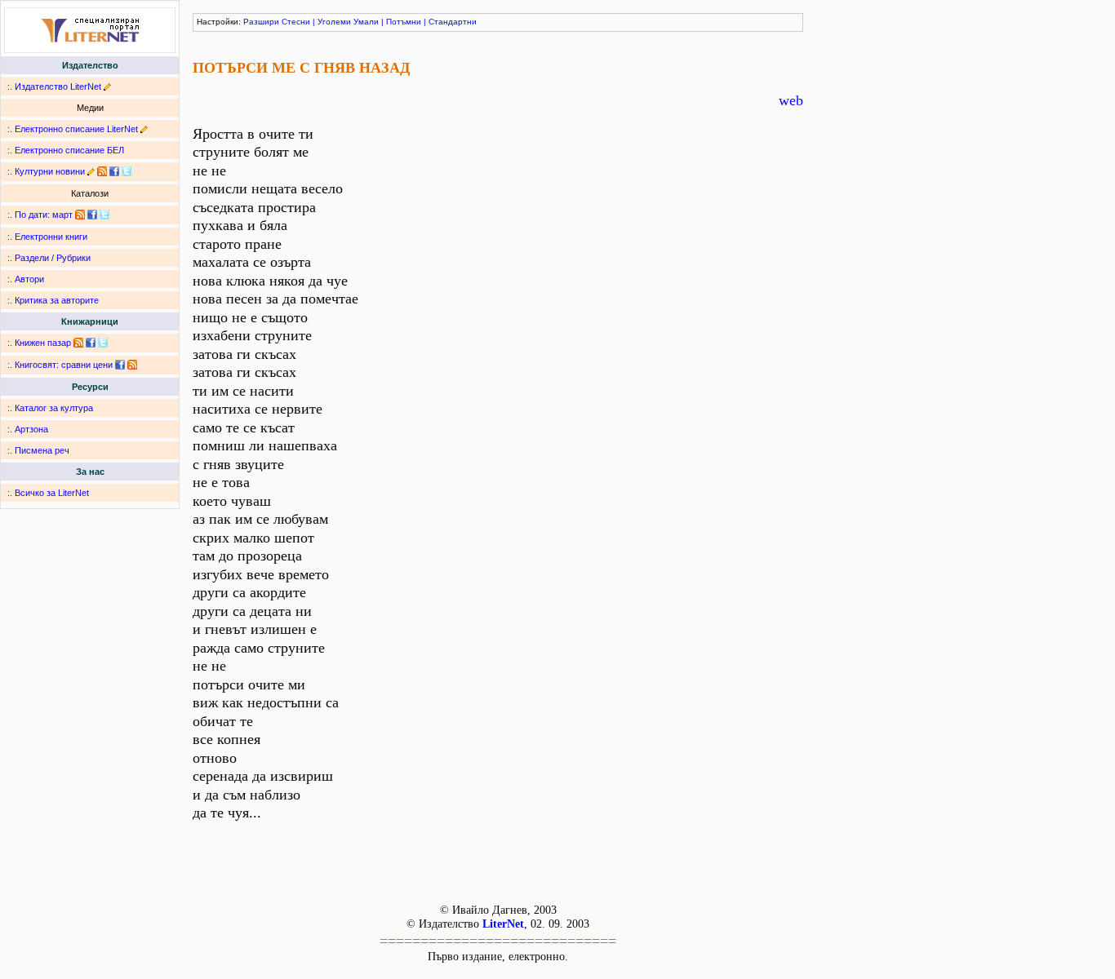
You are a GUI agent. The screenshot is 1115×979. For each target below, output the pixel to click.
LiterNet (503, 924)
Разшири (261, 21)
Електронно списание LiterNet (76, 129)
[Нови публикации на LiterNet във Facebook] (92, 214)
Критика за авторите (57, 300)
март (62, 214)
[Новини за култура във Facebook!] (114, 171)
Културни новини (50, 171)
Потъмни (403, 21)
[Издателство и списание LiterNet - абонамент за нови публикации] (80, 214)
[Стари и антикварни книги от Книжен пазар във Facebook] (91, 343)
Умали (366, 21)
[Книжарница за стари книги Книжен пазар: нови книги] (78, 343)
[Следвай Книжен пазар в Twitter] (103, 343)
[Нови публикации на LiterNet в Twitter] (104, 214)
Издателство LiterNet (58, 86)
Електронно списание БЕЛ (69, 150)
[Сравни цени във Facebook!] (120, 365)
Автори (29, 279)
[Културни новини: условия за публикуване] (91, 171)
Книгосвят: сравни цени (64, 365)
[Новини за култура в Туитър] (126, 171)
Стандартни (453, 21)
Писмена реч (42, 450)
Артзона (31, 429)
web (791, 100)
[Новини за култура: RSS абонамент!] (102, 171)
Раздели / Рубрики (53, 258)
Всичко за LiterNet (52, 493)
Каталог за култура (54, 408)
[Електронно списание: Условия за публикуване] (144, 129)
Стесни (296, 21)
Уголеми (334, 21)
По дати (31, 214)
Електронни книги (51, 236)
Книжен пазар (43, 343)
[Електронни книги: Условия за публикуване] (107, 86)
